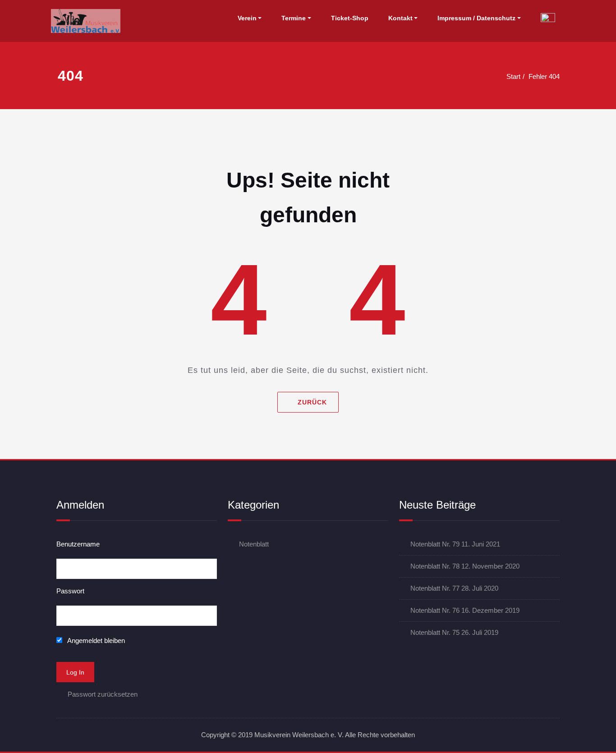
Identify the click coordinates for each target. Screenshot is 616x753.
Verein (247, 18)
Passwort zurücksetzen (103, 694)
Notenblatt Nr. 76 (435, 610)
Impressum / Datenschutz (476, 18)
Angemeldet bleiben (95, 640)
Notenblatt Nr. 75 (435, 632)
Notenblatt (254, 544)
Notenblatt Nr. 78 (435, 566)
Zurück (312, 402)
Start (513, 76)
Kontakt (400, 18)
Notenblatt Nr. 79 (435, 544)
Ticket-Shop (349, 18)
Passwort (70, 591)
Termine (293, 18)
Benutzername (78, 544)
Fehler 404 (544, 76)
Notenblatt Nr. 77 (435, 588)
